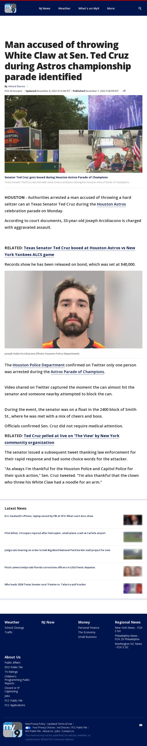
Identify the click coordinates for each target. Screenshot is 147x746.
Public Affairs (12, 662)
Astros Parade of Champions (77, 371)
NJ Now (47, 622)
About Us (12, 657)
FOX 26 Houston (13, 91)
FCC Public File (14, 700)
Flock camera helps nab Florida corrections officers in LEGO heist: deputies (50, 567)
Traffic (9, 632)
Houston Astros (111, 204)
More (110, 8)
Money (84, 622)
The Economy (86, 632)
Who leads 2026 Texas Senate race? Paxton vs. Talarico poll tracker (45, 584)
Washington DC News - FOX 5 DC (128, 645)
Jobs (7, 696)
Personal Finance (88, 627)
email (141, 725)
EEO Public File (14, 667)
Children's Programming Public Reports (17, 679)
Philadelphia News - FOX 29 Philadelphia (127, 637)
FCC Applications (15, 705)
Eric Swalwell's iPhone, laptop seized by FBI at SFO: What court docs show (49, 516)
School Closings (14, 627)
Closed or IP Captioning (12, 689)
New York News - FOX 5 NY (128, 629)
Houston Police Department (39, 365)
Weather (12, 622)
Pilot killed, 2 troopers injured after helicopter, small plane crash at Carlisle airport (55, 533)
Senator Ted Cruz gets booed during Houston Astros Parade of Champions (56, 177)
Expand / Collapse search (140, 8)
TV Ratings (11, 672)
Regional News (127, 622)
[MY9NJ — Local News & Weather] (17, 8)
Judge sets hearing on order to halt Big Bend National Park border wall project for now (57, 550)
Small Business (87, 637)
